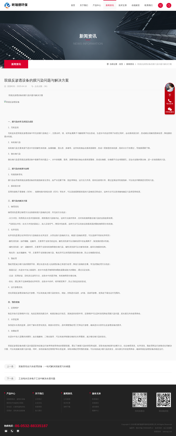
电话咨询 (169, 104)
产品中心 (97, 5)
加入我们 (38, 411)
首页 (73, 5)
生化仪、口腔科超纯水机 (16, 407)
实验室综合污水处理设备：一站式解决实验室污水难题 (44, 366)
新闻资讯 (110, 5)
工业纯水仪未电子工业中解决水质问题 (37, 378)
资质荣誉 (38, 407)
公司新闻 (67, 399)
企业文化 (38, 403)
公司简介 (38, 399)
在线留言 (136, 5)
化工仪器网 (167, 428)
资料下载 (67, 407)
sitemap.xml (167, 432)
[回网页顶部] (170, 95)
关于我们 (84, 5)
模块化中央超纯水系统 (15, 403)
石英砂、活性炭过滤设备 (16, 411)
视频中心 (95, 411)
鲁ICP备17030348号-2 (144, 428)
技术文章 (123, 5)
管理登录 (157, 432)
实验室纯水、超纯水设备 (16, 399)
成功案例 (95, 407)
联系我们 (149, 5)
